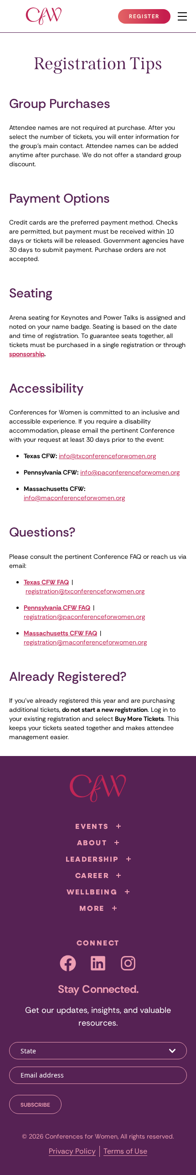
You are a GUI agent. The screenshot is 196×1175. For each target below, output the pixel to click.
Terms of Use (125, 1151)
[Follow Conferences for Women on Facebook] (67, 963)
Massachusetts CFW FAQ (60, 633)
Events (91, 826)
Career (92, 875)
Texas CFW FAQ (46, 582)
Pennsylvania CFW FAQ (57, 607)
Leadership (92, 859)
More (92, 908)
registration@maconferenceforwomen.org (85, 642)
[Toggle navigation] (182, 16)
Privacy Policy (72, 1151)
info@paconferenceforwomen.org (130, 472)
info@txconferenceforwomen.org (107, 456)
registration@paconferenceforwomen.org (84, 617)
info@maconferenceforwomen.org (74, 498)
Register (149, 18)
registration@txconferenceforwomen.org (85, 591)
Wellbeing (92, 892)
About (92, 843)
